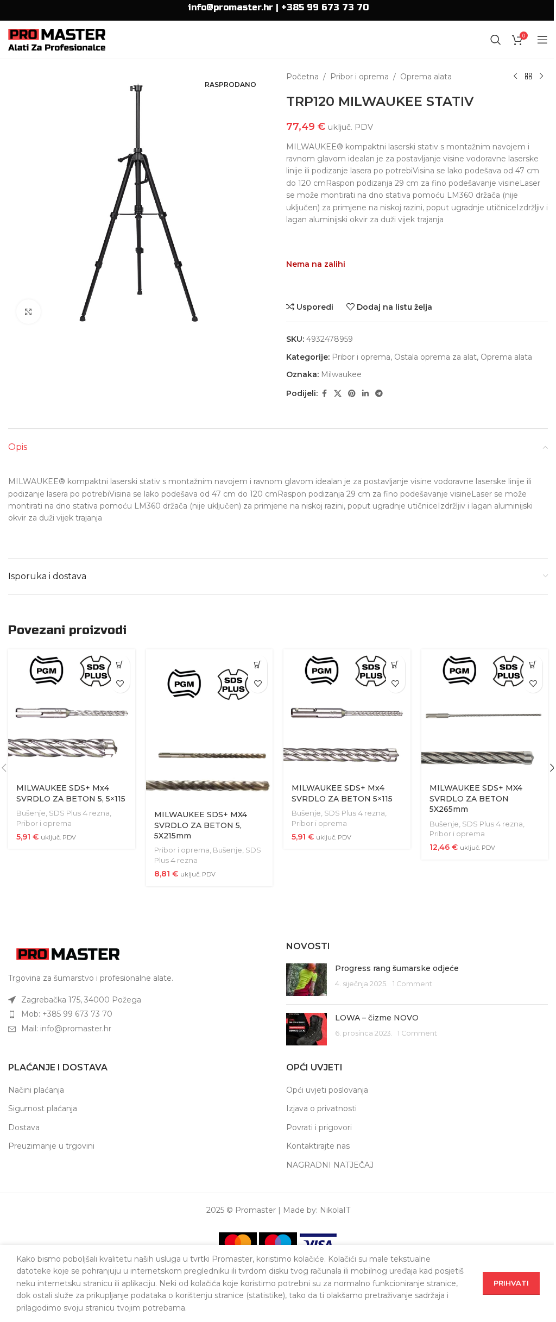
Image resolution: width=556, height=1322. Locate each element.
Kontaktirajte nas (318, 1146)
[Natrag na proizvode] (528, 76)
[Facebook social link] (324, 393)
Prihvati (511, 1283)
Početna (302, 77)
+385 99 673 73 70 (325, 7)
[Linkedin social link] (365, 393)
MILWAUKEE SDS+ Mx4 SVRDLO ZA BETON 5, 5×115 (70, 793)
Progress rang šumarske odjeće (397, 968)
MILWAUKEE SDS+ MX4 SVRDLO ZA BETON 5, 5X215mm (200, 825)
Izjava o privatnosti (321, 1108)
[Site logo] (56, 39)
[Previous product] (515, 76)
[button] (120, 664)
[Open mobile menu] (542, 40)
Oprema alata (426, 77)
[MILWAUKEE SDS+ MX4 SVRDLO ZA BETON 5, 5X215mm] (209, 726)
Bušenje (31, 813)
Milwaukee (341, 374)
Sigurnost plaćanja (42, 1108)
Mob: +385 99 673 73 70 (66, 1014)
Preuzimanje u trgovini (51, 1146)
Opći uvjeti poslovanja (327, 1090)
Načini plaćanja (36, 1090)
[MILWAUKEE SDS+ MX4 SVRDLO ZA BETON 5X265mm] (484, 712)
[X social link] (338, 393)
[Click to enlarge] (28, 311)
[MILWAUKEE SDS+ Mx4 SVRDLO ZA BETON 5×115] (346, 712)
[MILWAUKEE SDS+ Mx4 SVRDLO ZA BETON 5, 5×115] (71, 712)
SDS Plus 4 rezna (79, 813)
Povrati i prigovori (319, 1127)
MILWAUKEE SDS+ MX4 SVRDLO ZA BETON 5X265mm (475, 798)
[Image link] (68, 953)
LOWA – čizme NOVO (377, 1018)
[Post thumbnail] (306, 979)
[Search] (496, 40)
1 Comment (412, 984)
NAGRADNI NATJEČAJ (330, 1165)
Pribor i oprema (359, 77)
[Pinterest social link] (352, 393)
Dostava (24, 1127)
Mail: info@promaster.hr (66, 1028)
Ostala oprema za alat (435, 357)
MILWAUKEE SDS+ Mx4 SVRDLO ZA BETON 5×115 (342, 793)
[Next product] (541, 76)
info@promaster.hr (230, 7)
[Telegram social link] (379, 393)
